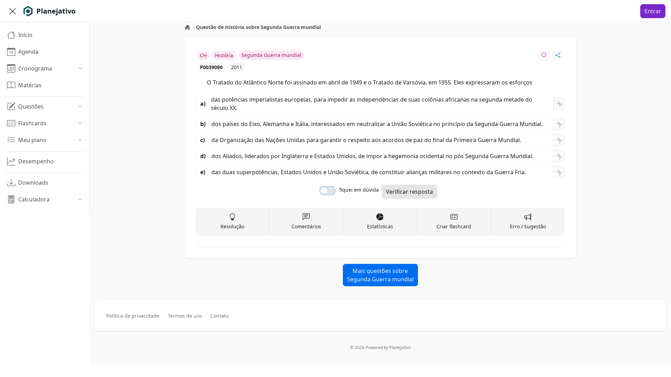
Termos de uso (185, 315)
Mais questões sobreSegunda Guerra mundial (380, 275)
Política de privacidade (132, 315)
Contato (219, 315)
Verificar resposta (409, 191)
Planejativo (400, 347)
